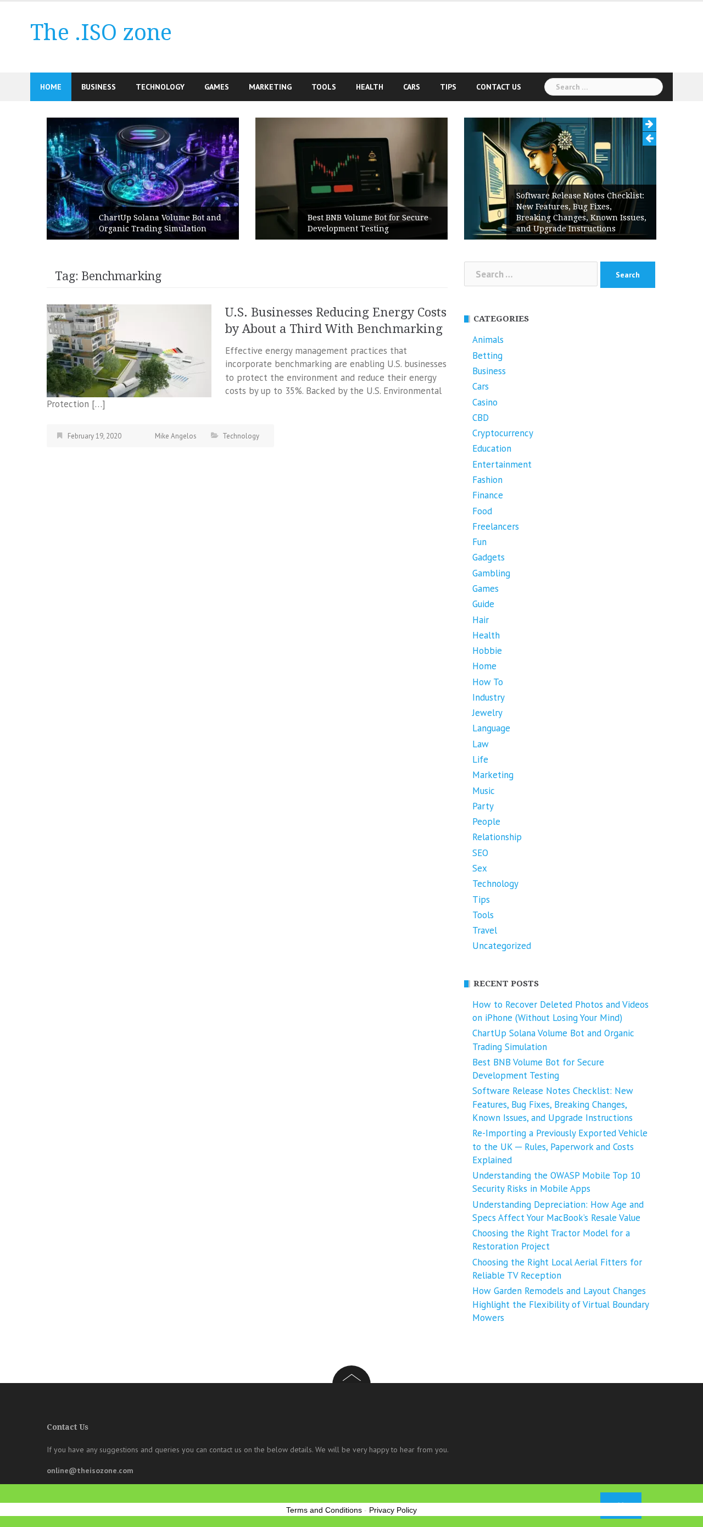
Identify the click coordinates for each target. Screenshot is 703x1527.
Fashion (487, 480)
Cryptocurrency (502, 433)
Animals (488, 340)
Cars (411, 87)
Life (480, 759)
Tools (323, 87)
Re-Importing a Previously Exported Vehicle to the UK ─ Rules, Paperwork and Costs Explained (560, 1146)
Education (491, 448)
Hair (480, 620)
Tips (448, 87)
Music (483, 791)
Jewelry (487, 713)
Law (480, 744)
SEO (480, 853)
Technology (160, 87)
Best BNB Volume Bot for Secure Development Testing (368, 223)
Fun (479, 542)
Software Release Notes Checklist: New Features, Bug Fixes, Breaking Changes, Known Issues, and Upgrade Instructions (581, 212)
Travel (484, 930)
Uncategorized (501, 946)
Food (482, 511)
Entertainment (502, 464)
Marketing (270, 87)
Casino (485, 402)
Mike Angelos (176, 436)
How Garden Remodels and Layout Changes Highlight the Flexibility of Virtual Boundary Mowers (560, 1304)
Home (51, 87)
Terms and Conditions (324, 1510)
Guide (483, 604)
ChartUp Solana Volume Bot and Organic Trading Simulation (160, 223)
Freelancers (495, 526)
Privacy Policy (393, 1510)
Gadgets (488, 557)
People (486, 821)
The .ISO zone (101, 33)
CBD (480, 418)
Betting (487, 355)
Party (483, 806)
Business (98, 87)
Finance (487, 495)
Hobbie (487, 651)
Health (369, 87)
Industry (488, 697)
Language (491, 728)
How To (487, 682)
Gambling (491, 573)
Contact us (498, 87)
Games (216, 87)
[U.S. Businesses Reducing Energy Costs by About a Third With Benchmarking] (129, 350)
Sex (479, 868)
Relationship (497, 837)
